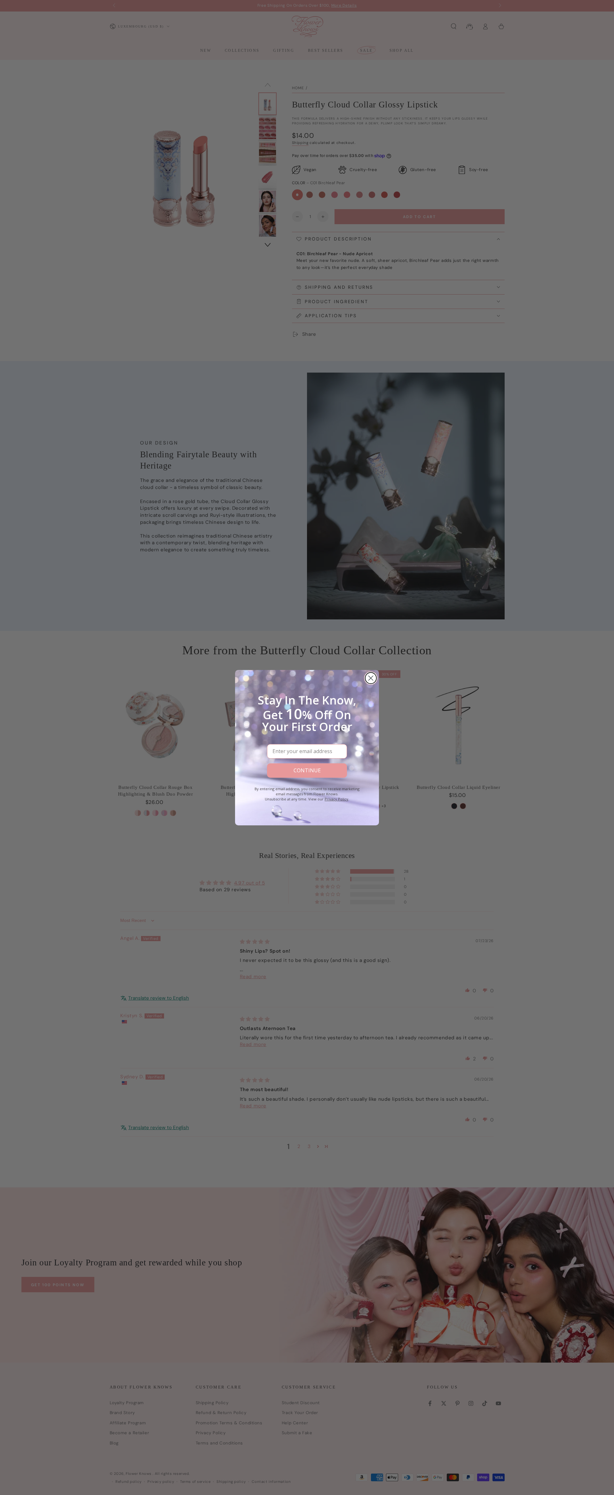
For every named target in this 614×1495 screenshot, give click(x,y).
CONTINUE (307, 770)
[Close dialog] (370, 678)
